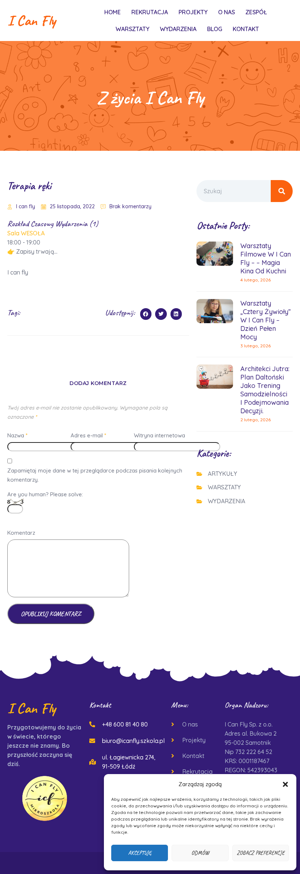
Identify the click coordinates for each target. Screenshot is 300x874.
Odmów (200, 852)
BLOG (214, 29)
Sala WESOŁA (26, 233)
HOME (112, 12)
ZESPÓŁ (256, 12)
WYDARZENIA (178, 29)
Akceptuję (139, 852)
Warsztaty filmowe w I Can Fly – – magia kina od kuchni (265, 258)
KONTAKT (246, 29)
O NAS (226, 12)
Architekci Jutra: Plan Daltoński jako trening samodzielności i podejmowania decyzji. (264, 390)
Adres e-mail (88, 435)
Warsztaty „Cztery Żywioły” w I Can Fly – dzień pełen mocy (265, 320)
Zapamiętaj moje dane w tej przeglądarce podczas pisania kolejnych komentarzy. (94, 475)
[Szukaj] (282, 191)
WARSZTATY (132, 29)
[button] (285, 784)
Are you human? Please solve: (45, 494)
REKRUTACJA (149, 12)
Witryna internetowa (159, 435)
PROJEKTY (193, 12)
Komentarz (21, 532)
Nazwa (17, 435)
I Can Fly (31, 20)
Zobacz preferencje (261, 852)
